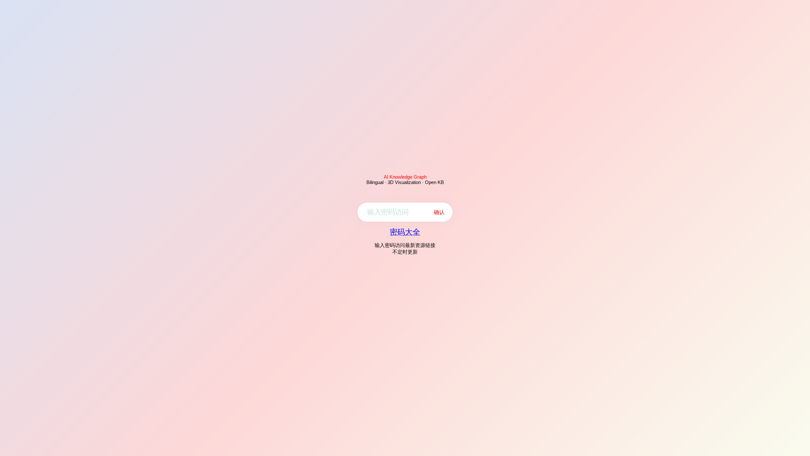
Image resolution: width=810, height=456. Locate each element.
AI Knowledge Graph (405, 177)
